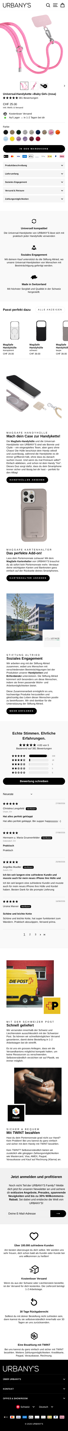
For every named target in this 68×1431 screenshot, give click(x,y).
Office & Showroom (15, 1398)
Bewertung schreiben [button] (34, 781)
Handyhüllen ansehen (27, 480)
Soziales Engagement (16, 182)
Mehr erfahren (22, 711)
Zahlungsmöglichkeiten (17, 199)
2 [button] (30, 934)
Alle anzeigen (50, 309)
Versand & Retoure (14, 190)
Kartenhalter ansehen (28, 578)
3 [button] (35, 934)
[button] (11, 98)
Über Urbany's (12, 1379)
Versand (19, 107)
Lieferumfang (12, 174)
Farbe (6, 126)
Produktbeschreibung (16, 165)
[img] (10, 803)
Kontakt (8, 1389)
